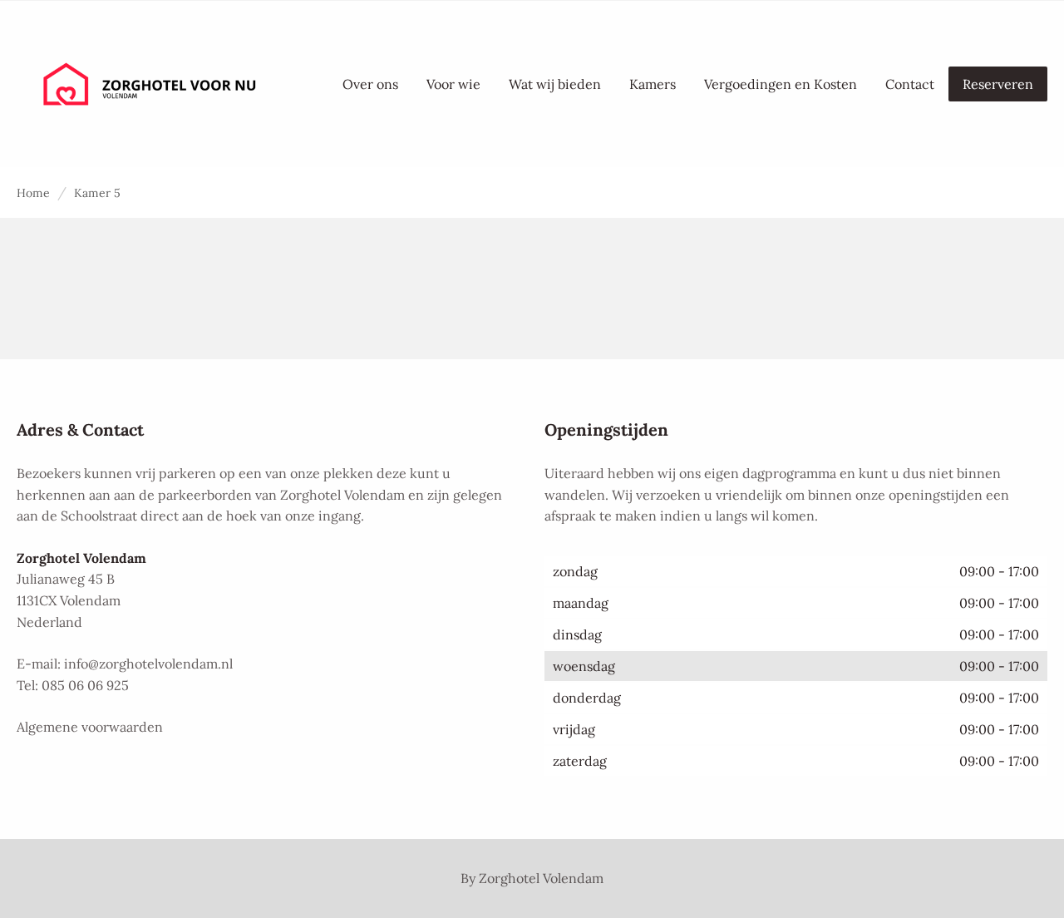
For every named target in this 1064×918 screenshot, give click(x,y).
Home (33, 192)
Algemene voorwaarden (90, 726)
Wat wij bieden (555, 84)
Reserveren (998, 84)
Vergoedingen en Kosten (780, 84)
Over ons (370, 84)
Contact (909, 84)
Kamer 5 (97, 192)
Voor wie (453, 84)
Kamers (652, 84)
